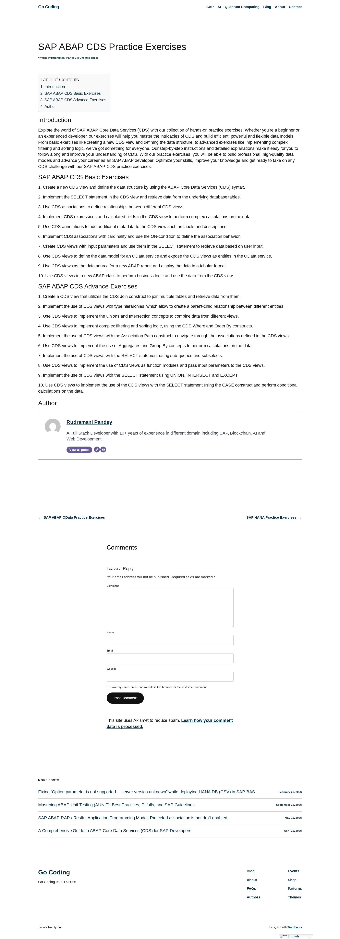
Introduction (54, 86)
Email (110, 650)
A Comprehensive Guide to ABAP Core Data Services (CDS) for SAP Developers (114, 830)
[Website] (97, 449)
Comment (113, 585)
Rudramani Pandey (63, 57)
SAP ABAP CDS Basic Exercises (72, 93)
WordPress (294, 927)
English (293, 936)
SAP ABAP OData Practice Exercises (74, 517)
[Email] (103, 449)
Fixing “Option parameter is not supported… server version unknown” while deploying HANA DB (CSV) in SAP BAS (146, 792)
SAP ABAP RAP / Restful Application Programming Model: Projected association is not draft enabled (132, 818)
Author (50, 106)
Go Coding (48, 6)
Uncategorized (89, 57)
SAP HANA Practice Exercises (271, 517)
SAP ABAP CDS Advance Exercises (75, 100)
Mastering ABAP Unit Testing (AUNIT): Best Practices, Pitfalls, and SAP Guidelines (116, 805)
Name (110, 632)
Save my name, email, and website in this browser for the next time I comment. (159, 687)
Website (111, 668)
